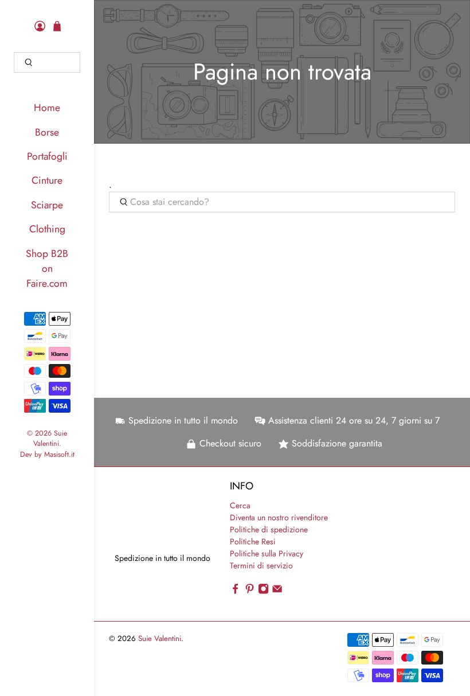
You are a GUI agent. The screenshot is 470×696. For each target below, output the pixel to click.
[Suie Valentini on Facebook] (235, 592)
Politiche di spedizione (269, 529)
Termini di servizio (261, 565)
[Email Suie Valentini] (277, 592)
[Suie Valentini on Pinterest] (249, 592)
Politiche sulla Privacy (266, 553)
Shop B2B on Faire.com (47, 268)
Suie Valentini (50, 438)
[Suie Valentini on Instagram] (263, 592)
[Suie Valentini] (146, 515)
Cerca (240, 505)
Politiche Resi (253, 541)
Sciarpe (47, 204)
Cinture (47, 180)
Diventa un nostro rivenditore (279, 517)
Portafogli (47, 156)
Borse (47, 132)
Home (47, 107)
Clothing (47, 229)
